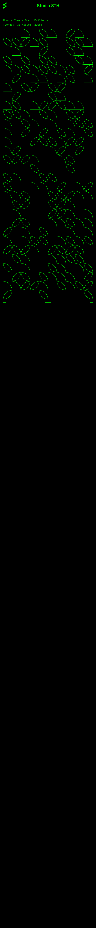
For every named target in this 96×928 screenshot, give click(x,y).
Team (17, 20)
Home (6, 20)
